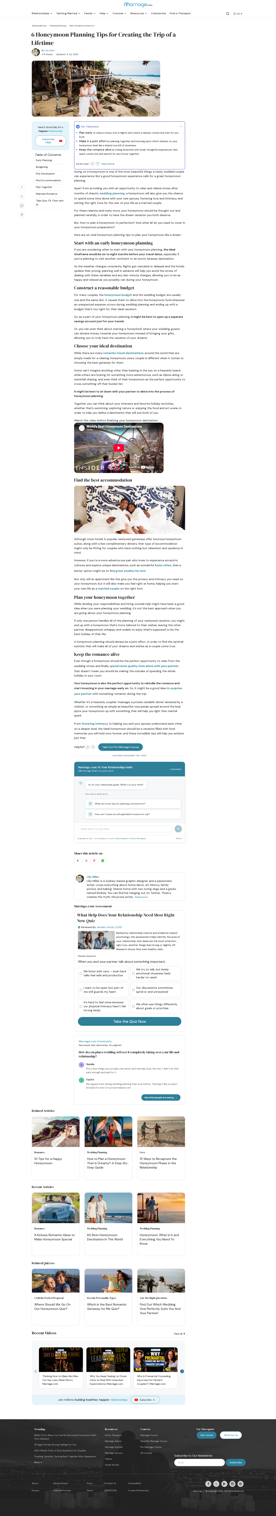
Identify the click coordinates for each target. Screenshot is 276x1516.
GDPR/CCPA (110, 1490)
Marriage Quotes (114, 1452)
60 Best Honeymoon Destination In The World (105, 1237)
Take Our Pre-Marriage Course (120, 747)
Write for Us (231, 1435)
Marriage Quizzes (114, 1447)
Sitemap (197, 1491)
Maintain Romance (46, 193)
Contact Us (110, 1483)
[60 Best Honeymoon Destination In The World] (108, 1208)
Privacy (35, 1490)
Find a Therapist (138, 838)
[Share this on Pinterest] (22, 217)
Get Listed (206, 1435)
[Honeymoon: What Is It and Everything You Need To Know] (161, 1208)
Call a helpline (121, 838)
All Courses (146, 1452)
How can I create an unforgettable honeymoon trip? (122, 814)
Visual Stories (112, 1464)
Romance (39, 1152)
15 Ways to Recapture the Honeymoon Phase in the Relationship (158, 1163)
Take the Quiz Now (129, 1021)
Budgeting (42, 167)
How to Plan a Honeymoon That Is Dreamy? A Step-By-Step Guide (108, 1163)
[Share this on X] (22, 199)
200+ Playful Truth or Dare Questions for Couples (60, 1450)
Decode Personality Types (101, 1298)
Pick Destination (45, 173)
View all (178, 1333)
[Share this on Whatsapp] (22, 208)
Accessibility (134, 1483)
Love (142, 1152)
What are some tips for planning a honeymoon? (120, 803)
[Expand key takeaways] (181, 126)
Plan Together (44, 187)
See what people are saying (159, 1097)
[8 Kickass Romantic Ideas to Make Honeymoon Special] (56, 1208)
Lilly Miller (50, 50)
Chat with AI (108, 164)
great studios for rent (130, 571)
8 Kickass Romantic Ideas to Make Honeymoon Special (54, 1237)
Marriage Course (149, 1435)
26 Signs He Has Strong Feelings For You (55, 1444)
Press (89, 1483)
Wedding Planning (97, 1152)
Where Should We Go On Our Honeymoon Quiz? (52, 1306)
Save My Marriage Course (153, 1441)
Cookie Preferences (138, 1490)
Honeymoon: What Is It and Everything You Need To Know (159, 1239)
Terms (179, 838)
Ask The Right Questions (153, 1298)
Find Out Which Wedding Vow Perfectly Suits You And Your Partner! (160, 1308)
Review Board (61, 1483)
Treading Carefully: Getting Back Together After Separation (65, 1456)
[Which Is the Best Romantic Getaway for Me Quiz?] (108, 1291)
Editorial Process (62, 1490)
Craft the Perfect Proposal (48, 1298)
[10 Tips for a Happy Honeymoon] (56, 1132)
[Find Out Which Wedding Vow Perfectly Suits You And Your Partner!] (161, 1291)
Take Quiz (41, 200)
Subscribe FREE (48, 140)
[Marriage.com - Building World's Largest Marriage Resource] (138, 7)
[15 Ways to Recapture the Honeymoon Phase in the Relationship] (161, 1132)
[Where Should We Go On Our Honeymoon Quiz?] (56, 1291)
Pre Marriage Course (151, 1447)
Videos (108, 1458)
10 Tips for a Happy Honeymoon (48, 1161)
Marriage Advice (113, 1441)
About (35, 1483)
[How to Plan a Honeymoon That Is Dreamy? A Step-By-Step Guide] (108, 1132)
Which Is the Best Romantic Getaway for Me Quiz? (107, 1306)
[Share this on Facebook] (22, 190)
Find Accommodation (48, 180)
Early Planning (44, 160)
